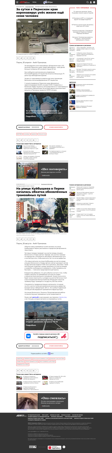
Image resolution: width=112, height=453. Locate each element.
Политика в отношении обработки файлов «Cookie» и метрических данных (44, 436)
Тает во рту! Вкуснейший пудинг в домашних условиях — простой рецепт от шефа (85, 194)
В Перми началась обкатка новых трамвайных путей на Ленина (32, 382)
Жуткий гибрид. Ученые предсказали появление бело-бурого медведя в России (86, 199)
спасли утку (63, 297)
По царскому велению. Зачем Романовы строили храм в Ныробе (82, 12)
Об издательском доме (34, 415)
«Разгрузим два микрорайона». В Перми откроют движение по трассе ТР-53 (44, 321)
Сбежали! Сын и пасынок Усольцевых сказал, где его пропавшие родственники (86, 76)
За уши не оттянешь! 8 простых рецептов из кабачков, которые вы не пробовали (86, 65)
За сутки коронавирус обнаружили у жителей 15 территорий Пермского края (44, 112)
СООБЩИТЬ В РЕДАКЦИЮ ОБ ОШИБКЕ (37, 420)
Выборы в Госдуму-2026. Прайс (36, 418)
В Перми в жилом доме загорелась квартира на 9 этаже (82, 25)
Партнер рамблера (42, 446)
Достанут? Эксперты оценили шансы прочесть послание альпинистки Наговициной (86, 71)
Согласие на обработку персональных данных (38, 434)
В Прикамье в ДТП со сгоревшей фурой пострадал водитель (82, 18)
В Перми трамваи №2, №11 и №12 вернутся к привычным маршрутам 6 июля (57, 378)
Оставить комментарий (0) (56, 127)
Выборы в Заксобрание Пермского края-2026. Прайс (59, 418)
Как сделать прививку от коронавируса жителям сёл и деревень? (56, 147)
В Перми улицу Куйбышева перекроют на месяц (56, 382)
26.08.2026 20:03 (20, 184)
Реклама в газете (65, 415)
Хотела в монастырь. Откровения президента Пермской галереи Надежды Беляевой (82, 32)
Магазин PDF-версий (77, 415)
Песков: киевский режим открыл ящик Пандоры (84, 101)
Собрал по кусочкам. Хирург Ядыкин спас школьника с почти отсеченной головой (86, 210)
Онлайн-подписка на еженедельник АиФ (38, 416)
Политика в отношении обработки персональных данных (40, 435)
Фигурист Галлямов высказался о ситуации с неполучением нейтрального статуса (82, 39)
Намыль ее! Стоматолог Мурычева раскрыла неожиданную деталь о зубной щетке (85, 188)
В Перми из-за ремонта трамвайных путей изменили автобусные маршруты (30, 378)
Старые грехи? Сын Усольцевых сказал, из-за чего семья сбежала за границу (85, 215)
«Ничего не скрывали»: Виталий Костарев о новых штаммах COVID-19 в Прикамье (31, 158)
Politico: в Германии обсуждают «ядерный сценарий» (84, 107)
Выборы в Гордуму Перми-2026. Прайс (83, 418)
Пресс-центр (45, 415)
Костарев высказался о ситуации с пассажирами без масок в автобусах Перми (57, 152)
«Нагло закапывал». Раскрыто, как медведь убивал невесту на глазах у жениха (85, 49)
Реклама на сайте (54, 415)
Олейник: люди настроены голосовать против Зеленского (84, 90)
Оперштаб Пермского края (46, 54)
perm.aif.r (35, 297)
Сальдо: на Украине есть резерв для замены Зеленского (85, 96)
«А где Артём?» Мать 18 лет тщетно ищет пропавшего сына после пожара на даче (85, 60)
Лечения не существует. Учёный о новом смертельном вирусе (85, 204)
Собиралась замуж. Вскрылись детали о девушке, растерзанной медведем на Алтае (84, 54)
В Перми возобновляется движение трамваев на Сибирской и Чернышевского (31, 388)
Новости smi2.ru (21, 179)
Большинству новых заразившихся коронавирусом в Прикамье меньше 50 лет (31, 152)
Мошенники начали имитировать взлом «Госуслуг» (84, 85)
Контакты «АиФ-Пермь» (57, 416)
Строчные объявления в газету (73, 416)
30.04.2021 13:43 (20, 6)
